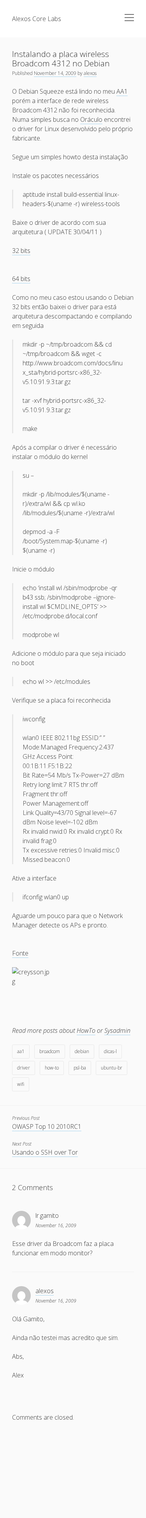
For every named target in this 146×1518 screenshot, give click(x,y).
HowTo (86, 1030)
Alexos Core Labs (36, 18)
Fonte (20, 953)
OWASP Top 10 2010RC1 (46, 1126)
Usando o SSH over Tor (45, 1152)
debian (82, 1051)
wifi (20, 1084)
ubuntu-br (111, 1067)
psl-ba (80, 1067)
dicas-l (110, 1051)
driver (23, 1067)
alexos (90, 73)
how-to (52, 1067)
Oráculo (91, 119)
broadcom (49, 1051)
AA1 (122, 91)
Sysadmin (117, 1030)
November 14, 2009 (55, 73)
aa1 (21, 1051)
